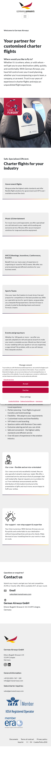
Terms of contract (27, 739)
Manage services (9, 379)
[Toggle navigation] (25, 16)
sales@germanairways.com (20, 594)
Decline (25, 390)
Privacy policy (42, 739)
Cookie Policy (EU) (40, 742)
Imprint (20, 742)
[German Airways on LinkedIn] (9, 664)
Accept (25, 384)
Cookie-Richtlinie (13, 401)
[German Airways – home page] (25, 7)
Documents (13, 739)
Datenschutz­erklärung (27, 401)
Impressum (39, 401)
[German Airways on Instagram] (5, 664)
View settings (25, 397)
